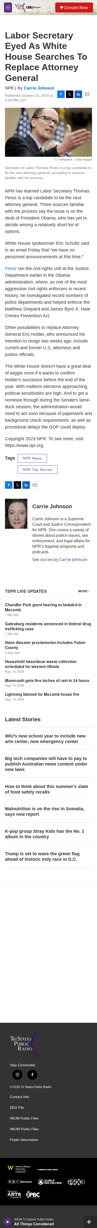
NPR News (32, 458)
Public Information (24, 1140)
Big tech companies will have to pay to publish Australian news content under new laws (46, 764)
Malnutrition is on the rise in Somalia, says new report (44, 811)
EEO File (17, 1108)
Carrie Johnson (39, 88)
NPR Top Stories (37, 470)
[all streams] (90, 1222)
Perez (11, 268)
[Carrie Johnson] (16, 514)
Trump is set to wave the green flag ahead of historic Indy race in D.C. (42, 856)
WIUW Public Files (24, 1129)
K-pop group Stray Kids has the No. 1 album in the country (44, 834)
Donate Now (76, 7)
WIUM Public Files (24, 1118)
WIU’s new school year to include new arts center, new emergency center (45, 739)
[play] (7, 1221)
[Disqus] (48, 955)
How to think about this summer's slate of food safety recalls (46, 789)
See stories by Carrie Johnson (59, 559)
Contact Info (19, 1097)
